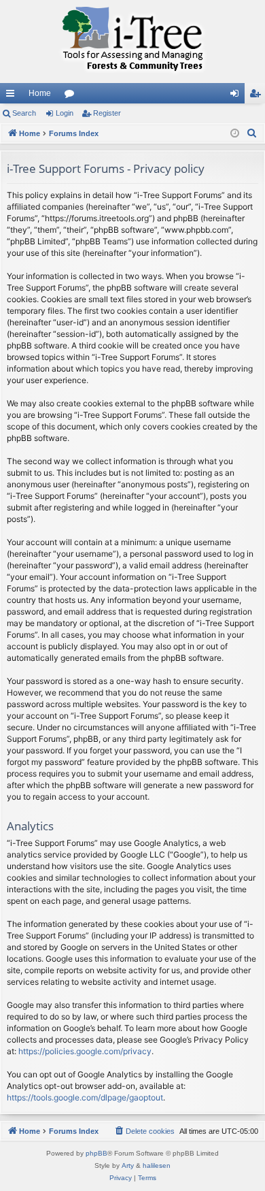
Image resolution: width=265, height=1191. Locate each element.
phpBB (96, 1153)
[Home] (132, 41)
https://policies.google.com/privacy (85, 1051)
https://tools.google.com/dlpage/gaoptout (85, 1097)
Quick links (12, 95)
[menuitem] (252, 133)
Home (40, 93)
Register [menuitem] (257, 95)
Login (64, 113)
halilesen (157, 1165)
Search (24, 113)
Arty (128, 1165)
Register (107, 113)
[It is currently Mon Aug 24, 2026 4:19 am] (234, 134)
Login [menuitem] (237, 95)
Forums (72, 95)
